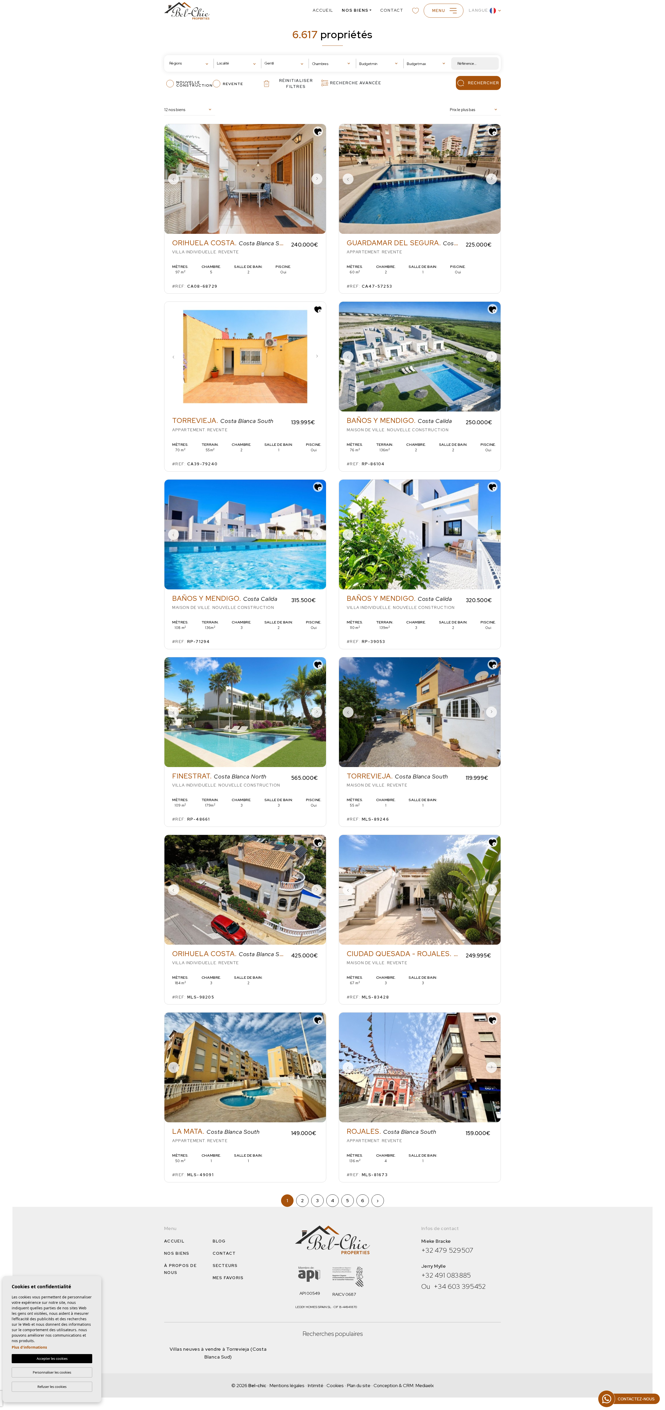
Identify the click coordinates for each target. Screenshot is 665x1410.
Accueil (323, 10)
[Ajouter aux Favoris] (318, 131)
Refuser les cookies (51, 1386)
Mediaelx (424, 1385)
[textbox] (185, 63)
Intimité (315, 1385)
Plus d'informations (29, 1347)
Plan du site (358, 1385)
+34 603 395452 (460, 1286)
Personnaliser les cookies (52, 1372)
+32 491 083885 (446, 1275)
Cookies (335, 1385)
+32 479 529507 (447, 1250)
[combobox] (190, 63)
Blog (219, 1241)
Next (317, 179)
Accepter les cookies (52, 1358)
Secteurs (225, 1265)
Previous (173, 179)
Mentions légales (286, 1385)
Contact (392, 10)
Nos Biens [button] (355, 10)
